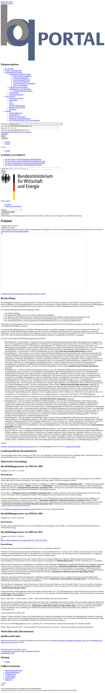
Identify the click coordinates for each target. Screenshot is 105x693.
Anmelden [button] (5, 138)
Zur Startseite (9, 69)
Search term (5, 168)
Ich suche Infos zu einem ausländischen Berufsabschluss (23, 159)
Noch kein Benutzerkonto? (9, 132)
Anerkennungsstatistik (16, 94)
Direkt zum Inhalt (6, 2)
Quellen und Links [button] (10, 636)
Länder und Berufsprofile (13, 206)
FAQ (10, 102)
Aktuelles (8, 111)
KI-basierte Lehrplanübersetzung (19, 118)
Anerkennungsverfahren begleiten (20, 74)
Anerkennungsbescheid (20, 78)
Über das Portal (10, 96)
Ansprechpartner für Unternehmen (24, 83)
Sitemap (7, 662)
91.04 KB (35, 294)
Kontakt (7, 151)
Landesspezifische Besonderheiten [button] (19, 451)
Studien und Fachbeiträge (17, 117)
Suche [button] (3, 173)
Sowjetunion (65, 457)
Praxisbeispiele (14, 93)
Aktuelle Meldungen (15, 113)
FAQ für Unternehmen (20, 85)
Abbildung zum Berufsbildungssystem (13, 294)
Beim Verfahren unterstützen (22, 76)
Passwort (4, 128)
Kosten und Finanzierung (21, 82)
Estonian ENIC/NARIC (73, 446)
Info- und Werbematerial (17, 106)
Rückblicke (12, 109)
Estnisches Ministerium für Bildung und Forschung (17, 446)
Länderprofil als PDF (8, 231)
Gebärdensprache (10, 674)
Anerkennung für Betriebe (13, 72)
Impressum (8, 680)
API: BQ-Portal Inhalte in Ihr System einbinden (24, 120)
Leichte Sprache (10, 676)
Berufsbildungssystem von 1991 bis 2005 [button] (22, 466)
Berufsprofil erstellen (22, 231)
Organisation (13, 100)
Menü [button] (3, 136)
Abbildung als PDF (32, 294)
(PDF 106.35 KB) (24, 540)
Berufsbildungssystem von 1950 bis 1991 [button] (22, 513)
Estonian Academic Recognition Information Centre (69, 640)
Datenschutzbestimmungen (13, 670)
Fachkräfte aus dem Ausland (18, 87)
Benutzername (5, 124)
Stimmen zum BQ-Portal (17, 107)
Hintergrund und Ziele (16, 98)
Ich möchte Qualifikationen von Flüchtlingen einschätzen (23, 165)
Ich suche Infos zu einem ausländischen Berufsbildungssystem (25, 161)
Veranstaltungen (14, 115)
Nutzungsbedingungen (12, 672)
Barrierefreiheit (10, 678)
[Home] (52, 60)
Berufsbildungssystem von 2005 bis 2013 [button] (22, 532)
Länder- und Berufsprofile (13, 70)
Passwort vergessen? (25, 132)
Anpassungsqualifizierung (21, 80)
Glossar (11, 104)
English (7, 144)
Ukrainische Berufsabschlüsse (23, 91)
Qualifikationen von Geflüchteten (20, 89)
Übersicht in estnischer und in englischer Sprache (20, 509)
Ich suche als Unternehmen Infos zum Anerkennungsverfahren (25, 163)
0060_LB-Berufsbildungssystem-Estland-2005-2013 (18, 540)
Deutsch (7, 142)
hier (14, 527)
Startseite (8, 204)
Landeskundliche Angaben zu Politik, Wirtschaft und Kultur (20, 651)
